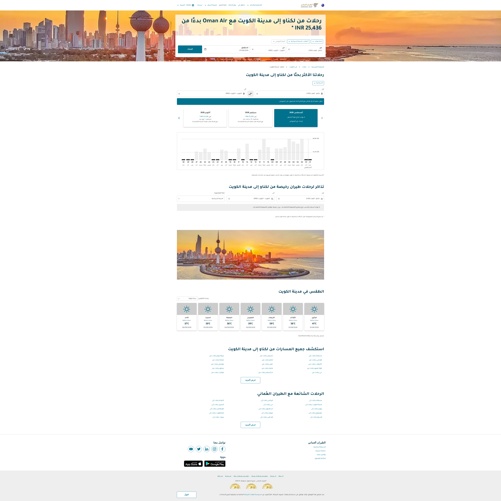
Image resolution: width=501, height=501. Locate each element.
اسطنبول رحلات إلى (265, 409)
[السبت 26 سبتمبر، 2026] (200, 156)
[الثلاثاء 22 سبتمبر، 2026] (217, 159)
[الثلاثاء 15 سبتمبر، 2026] (247, 152)
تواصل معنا (321, 455)
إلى (245, 89)
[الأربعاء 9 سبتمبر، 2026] (272, 159)
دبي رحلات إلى (268, 405)
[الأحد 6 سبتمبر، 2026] (285, 153)
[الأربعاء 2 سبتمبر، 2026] (302, 149)
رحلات (304, 67)
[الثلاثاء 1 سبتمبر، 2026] (306, 159)
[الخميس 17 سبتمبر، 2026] (238, 154)
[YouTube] (191, 449)
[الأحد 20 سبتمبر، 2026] (226, 155)
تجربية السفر (210, 5)
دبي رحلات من (317, 373)
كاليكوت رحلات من (315, 364)
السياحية (319, 83)
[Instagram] (214, 449)
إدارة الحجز (222, 5)
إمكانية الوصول (320, 458)
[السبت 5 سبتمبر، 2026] (289, 149)
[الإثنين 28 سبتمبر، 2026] (192, 159)
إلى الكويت (293, 67)
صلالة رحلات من (218, 360)
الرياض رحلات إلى (267, 401)
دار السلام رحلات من (265, 373)
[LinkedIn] (207, 449)
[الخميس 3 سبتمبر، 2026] (297, 152)
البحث (190, 49)
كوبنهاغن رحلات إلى (217, 409)
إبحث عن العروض (296, 121)
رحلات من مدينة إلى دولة (241, 476)
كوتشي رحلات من (315, 360)
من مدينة (228, 476)
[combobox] (306, 50)
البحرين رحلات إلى (217, 405)
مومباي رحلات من (217, 364)
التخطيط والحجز (254, 5)
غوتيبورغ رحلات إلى (315, 413)
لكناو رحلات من (267, 360)
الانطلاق (244, 48)
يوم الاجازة (232, 5)
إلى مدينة (273, 476)
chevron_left (322, 118)
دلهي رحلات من (267, 364)
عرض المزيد (250, 380)
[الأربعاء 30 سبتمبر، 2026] (183, 159)
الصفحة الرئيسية (318, 67)
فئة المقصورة (219, 193)
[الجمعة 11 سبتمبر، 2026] (264, 149)
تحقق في (241, 5)
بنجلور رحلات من (218, 368)
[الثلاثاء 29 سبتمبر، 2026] (188, 159)
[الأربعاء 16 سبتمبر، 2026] (243, 159)
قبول (186, 495)
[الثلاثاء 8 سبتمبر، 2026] (276, 154)
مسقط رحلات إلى (315, 401)
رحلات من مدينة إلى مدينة (260, 476)
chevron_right (179, 118)
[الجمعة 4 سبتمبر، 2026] (293, 151)
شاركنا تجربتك (320, 451)
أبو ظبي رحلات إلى (266, 417)
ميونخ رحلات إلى (267, 413)
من (321, 48)
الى (283, 48)
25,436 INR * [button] (307, 29)
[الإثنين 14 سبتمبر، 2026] (251, 159)
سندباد (199, 5)
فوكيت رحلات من (217, 373)
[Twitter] (199, 449)
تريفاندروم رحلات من (216, 356)
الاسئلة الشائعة (320, 447)
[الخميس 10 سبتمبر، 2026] (268, 153)
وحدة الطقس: (203, 299)
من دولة (220, 476)
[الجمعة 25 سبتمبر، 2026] (205, 154)
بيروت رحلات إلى (218, 417)
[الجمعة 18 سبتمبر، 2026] (234, 159)
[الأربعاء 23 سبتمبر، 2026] (213, 159)
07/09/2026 (243, 51)
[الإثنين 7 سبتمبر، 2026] (280, 154)
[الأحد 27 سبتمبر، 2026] (196, 156)
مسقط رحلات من (315, 356)
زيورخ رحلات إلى (316, 409)
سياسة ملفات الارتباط (252, 495)
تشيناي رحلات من (266, 356)
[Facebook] (222, 449)
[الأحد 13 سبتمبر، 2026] (255, 159)
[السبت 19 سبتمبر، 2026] (230, 159)
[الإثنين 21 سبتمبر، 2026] (221, 155)
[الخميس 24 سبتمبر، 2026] (209, 156)
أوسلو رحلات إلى (316, 417)
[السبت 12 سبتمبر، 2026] (259, 155)
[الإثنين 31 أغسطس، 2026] (310, 159)
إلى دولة (281, 476)
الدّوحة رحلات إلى (218, 401)
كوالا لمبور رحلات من (314, 368)
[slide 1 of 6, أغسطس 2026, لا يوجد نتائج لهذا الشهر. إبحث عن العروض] (296, 118)
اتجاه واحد (318, 41)
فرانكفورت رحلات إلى (216, 413)
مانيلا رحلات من (267, 368)
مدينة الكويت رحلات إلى (313, 405)
